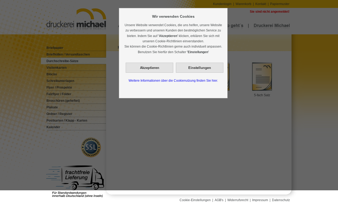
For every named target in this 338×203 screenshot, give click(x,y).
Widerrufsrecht (237, 200)
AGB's (219, 200)
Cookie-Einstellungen (195, 200)
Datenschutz (281, 200)
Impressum (260, 200)
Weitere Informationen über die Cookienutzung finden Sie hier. (173, 80)
